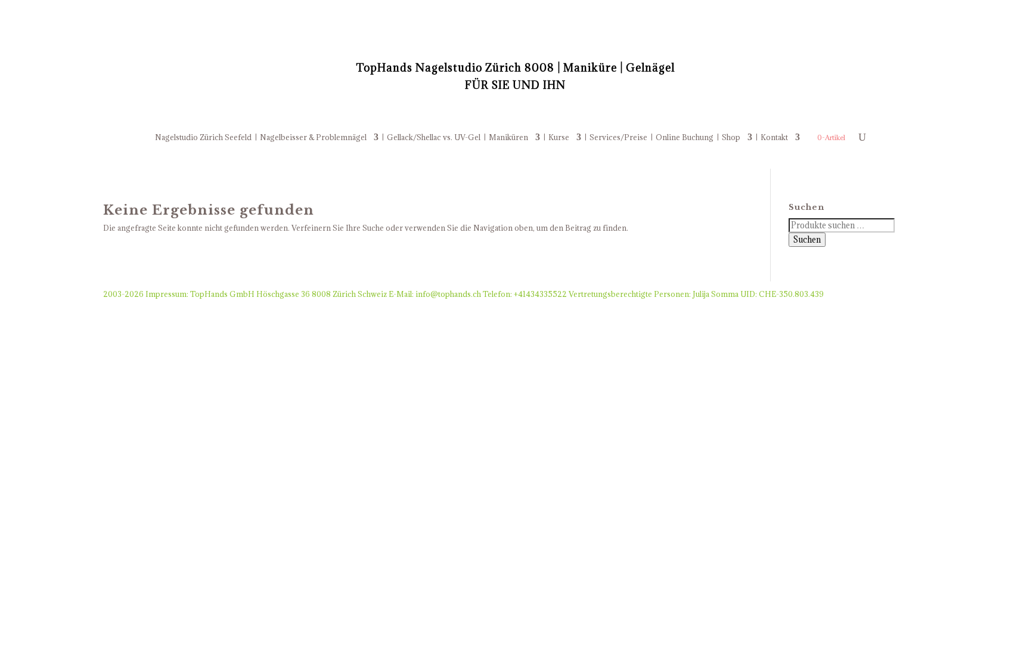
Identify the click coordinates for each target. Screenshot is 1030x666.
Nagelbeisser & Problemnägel (313, 137)
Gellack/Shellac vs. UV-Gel (433, 137)
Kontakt (774, 137)
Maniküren (508, 137)
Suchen (807, 239)
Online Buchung (684, 137)
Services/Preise (618, 137)
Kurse (558, 137)
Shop (731, 137)
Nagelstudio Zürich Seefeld (203, 137)
